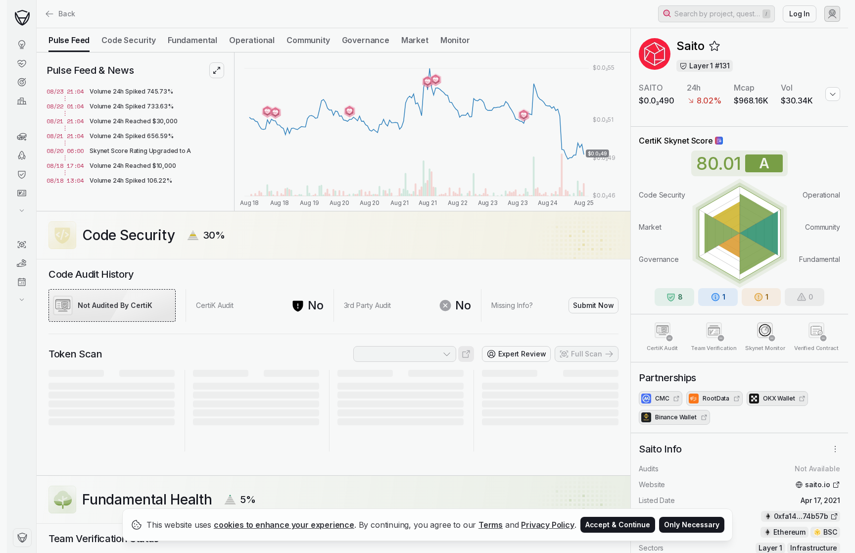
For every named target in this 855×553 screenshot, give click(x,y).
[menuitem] (21, 44)
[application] (432, 131)
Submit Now (593, 305)
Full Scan (586, 354)
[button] (716, 13)
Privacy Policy (547, 525)
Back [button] (66, 13)
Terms (490, 525)
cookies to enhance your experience (284, 525)
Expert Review (522, 354)
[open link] (466, 354)
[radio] (69, 40)
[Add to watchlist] (714, 46)
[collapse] (36, 28)
